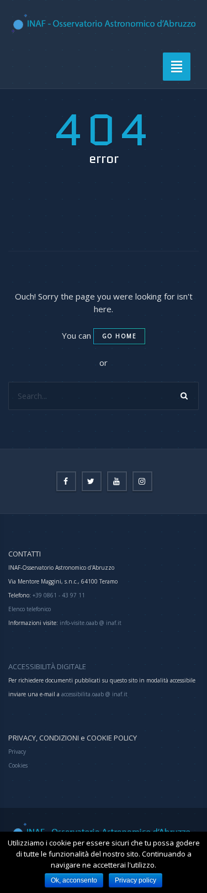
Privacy (17, 751)
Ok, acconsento (74, 880)
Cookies (18, 765)
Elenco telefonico (29, 609)
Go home (119, 336)
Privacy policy (135, 880)
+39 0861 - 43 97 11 (58, 595)
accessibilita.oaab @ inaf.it (94, 694)
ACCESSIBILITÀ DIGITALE (47, 666)
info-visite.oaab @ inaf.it (90, 623)
